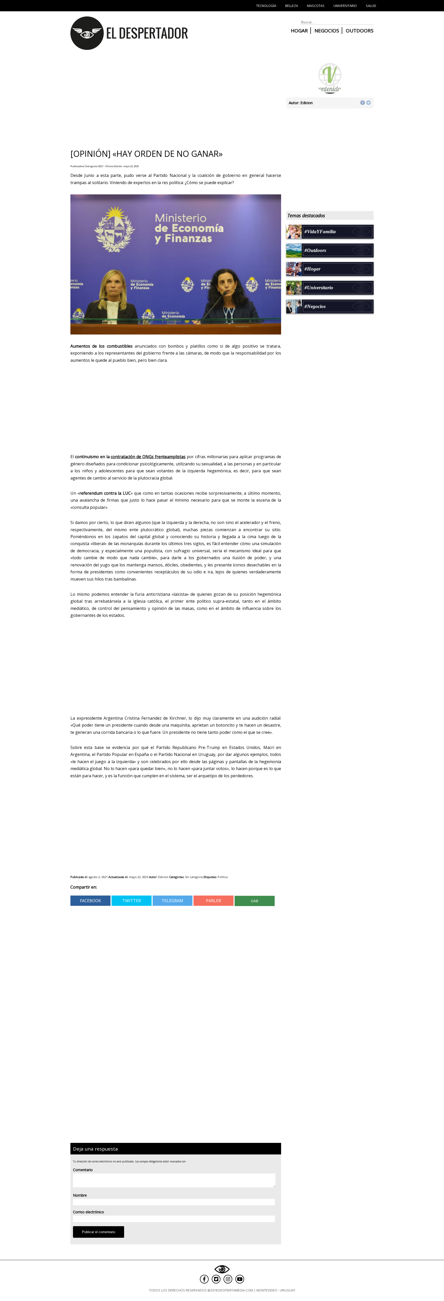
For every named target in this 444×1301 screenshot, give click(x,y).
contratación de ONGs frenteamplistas (148, 456)
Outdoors (360, 30)
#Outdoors (315, 250)
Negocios (326, 30)
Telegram (172, 901)
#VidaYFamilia (320, 231)
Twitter (131, 901)
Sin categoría (194, 877)
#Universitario (318, 287)
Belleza (291, 5)
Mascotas (316, 5)
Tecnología (266, 5)
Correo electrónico (88, 1211)
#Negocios (315, 306)
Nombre (80, 1195)
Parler (213, 901)
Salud (371, 5)
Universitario (345, 5)
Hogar (299, 30)
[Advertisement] (173, 101)
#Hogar (312, 269)
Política (223, 877)
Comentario (83, 1169)
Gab (254, 901)
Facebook (90, 901)
